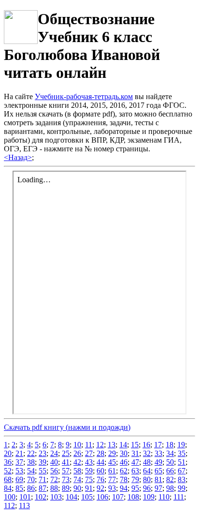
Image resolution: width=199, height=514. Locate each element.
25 (66, 453)
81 (158, 479)
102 (40, 497)
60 (100, 471)
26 (77, 453)
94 (124, 488)
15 (135, 445)
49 (158, 462)
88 (54, 488)
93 (112, 488)
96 (147, 488)
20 (8, 453)
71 (42, 479)
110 (164, 497)
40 (54, 462)
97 (158, 488)
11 (88, 445)
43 (89, 462)
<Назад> (18, 157)
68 (8, 479)
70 (31, 479)
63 (135, 471)
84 (8, 488)
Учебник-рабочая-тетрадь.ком (84, 96)
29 (112, 453)
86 (31, 488)
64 (147, 471)
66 (170, 471)
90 (77, 488)
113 (24, 505)
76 (100, 479)
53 (19, 471)
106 (102, 497)
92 (100, 488)
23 (42, 453)
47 (135, 462)
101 (25, 497)
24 (54, 453)
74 (77, 479)
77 (112, 479)
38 (31, 462)
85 (19, 488)
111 (178, 497)
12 (100, 445)
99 (181, 488)
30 (124, 453)
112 (9, 505)
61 (112, 471)
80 (147, 479)
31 (135, 453)
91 (89, 488)
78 (124, 479)
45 (112, 462)
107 (118, 497)
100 (9, 497)
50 (170, 462)
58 (77, 471)
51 (181, 462)
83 (181, 479)
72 (54, 479)
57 (66, 471)
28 (100, 453)
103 (56, 497)
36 (8, 462)
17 (158, 445)
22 (31, 453)
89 (66, 488)
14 (123, 445)
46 (124, 462)
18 (169, 445)
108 (133, 497)
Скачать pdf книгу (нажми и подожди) (67, 427)
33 (158, 453)
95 (135, 488)
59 (89, 471)
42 (77, 462)
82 (170, 479)
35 (181, 453)
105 (87, 497)
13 (111, 445)
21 (19, 453)
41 (66, 462)
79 (135, 479)
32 (147, 453)
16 (146, 445)
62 (124, 471)
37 (19, 462)
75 (89, 479)
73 (66, 479)
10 (77, 445)
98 (170, 488)
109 (149, 497)
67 (181, 471)
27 (89, 453)
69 (19, 479)
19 (181, 445)
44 (100, 462)
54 (31, 471)
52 (8, 471)
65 (158, 471)
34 (170, 453)
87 (42, 488)
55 (42, 471)
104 (71, 497)
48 (147, 462)
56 (54, 471)
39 (42, 462)
